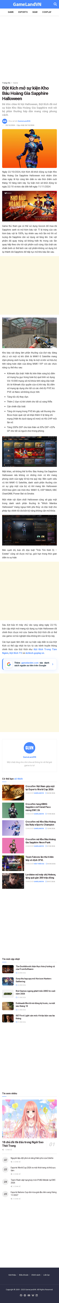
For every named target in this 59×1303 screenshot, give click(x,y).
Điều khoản (23, 1275)
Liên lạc (46, 1275)
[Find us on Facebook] (21, 1295)
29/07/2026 (51, 881)
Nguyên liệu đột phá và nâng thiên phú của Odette (32, 1158)
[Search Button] (55, 4)
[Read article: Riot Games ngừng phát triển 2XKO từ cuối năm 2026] (8, 994)
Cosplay (46, 12)
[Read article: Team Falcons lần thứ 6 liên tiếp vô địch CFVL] (13, 863)
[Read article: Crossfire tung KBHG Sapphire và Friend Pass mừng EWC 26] (13, 810)
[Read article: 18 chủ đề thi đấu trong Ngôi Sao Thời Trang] (29, 1119)
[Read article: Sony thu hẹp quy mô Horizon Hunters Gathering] (8, 981)
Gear (35, 12)
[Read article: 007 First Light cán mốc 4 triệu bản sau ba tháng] (8, 1018)
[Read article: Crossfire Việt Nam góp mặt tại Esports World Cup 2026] (13, 792)
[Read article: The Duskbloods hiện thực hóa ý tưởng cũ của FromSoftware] (8, 969)
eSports (23, 12)
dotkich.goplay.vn (34, 653)
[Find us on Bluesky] (33, 1295)
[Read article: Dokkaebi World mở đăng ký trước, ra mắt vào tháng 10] (8, 1006)
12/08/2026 (51, 828)
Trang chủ (6, 83)
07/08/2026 (51, 846)
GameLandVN (27, 4)
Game (11, 12)
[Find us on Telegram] (25, 1295)
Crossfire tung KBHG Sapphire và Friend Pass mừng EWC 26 (38, 807)
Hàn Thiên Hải (39, 864)
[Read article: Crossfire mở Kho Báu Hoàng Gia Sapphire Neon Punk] (13, 845)
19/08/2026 (51, 814)
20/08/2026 (51, 793)
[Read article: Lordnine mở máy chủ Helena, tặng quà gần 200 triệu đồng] (13, 881)
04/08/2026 (51, 864)
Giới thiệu (12, 1275)
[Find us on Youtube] (29, 1295)
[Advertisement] (29, 47)
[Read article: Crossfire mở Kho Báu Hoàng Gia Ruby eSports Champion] (13, 828)
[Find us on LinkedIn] (37, 1295)
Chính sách (35, 1275)
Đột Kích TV (15, 653)
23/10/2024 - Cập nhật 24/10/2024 (19, 125)
